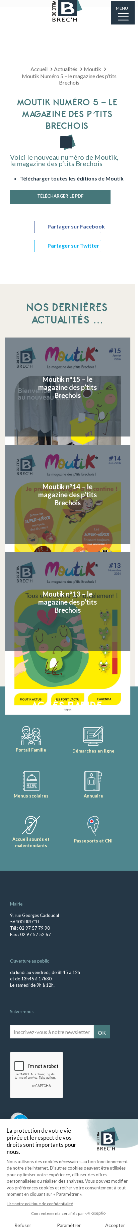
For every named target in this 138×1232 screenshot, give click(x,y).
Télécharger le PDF (60, 196)
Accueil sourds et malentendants (31, 842)
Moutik (92, 69)
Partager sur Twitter (73, 245)
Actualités (65, 69)
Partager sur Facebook (74, 226)
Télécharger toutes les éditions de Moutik (72, 178)
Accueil (39, 69)
